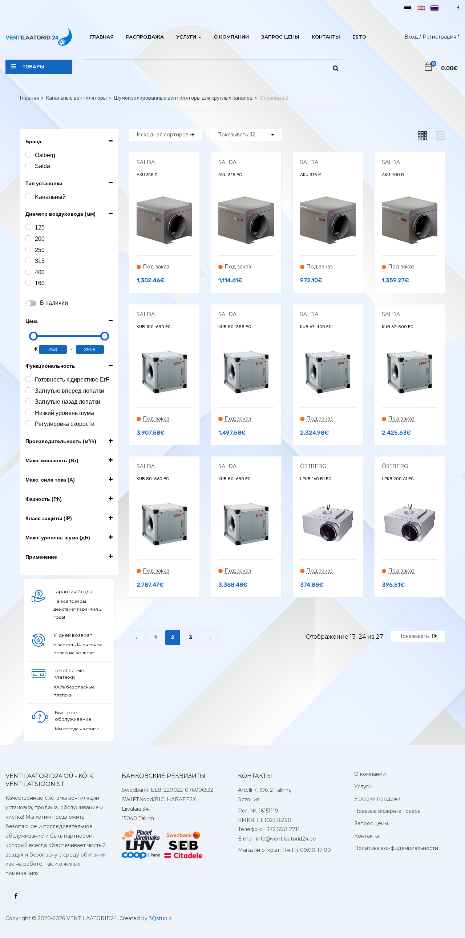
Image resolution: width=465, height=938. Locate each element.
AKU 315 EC (230, 174)
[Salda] (28, 165)
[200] (28, 238)
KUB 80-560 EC (153, 478)
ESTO (359, 37)
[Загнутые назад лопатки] (28, 401)
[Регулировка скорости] (28, 423)
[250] (28, 249)
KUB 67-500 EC (397, 326)
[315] (28, 260)
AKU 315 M (311, 174)
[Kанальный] (28, 196)
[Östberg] (28, 154)
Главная (102, 37)
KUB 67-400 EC (316, 326)
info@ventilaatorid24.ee (286, 838)
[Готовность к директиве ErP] (28, 379)
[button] (428, 68)
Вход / (412, 36)
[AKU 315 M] (328, 197)
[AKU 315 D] (164, 197)
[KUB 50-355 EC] (246, 349)
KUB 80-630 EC (234, 478)
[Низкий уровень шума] (28, 412)
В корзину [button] (164, 307)
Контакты (326, 37)
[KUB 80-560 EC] (164, 501)
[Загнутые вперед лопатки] (28, 390)
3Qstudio (160, 918)
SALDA (146, 162)
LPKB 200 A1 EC (398, 478)
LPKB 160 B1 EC (315, 478)
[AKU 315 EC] (246, 197)
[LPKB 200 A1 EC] (409, 501)
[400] (28, 272)
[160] (28, 283)
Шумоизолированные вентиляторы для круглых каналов (183, 98)
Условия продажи (377, 798)
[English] (421, 8)
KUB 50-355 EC (234, 326)
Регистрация (439, 36)
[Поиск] (335, 68)
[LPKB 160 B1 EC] (328, 501)
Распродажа (145, 37)
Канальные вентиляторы (76, 98)
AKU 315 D (147, 174)
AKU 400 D (393, 174)
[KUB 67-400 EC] (328, 349)
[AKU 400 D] (409, 197)
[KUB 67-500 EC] (409, 349)
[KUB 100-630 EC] (164, 349)
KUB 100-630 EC (154, 326)
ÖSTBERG (313, 466)
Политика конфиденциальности (396, 848)
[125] (28, 227)
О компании (231, 37)
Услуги (187, 37)
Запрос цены (280, 37)
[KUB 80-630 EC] (246, 501)
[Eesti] (408, 8)
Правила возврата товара (387, 811)
